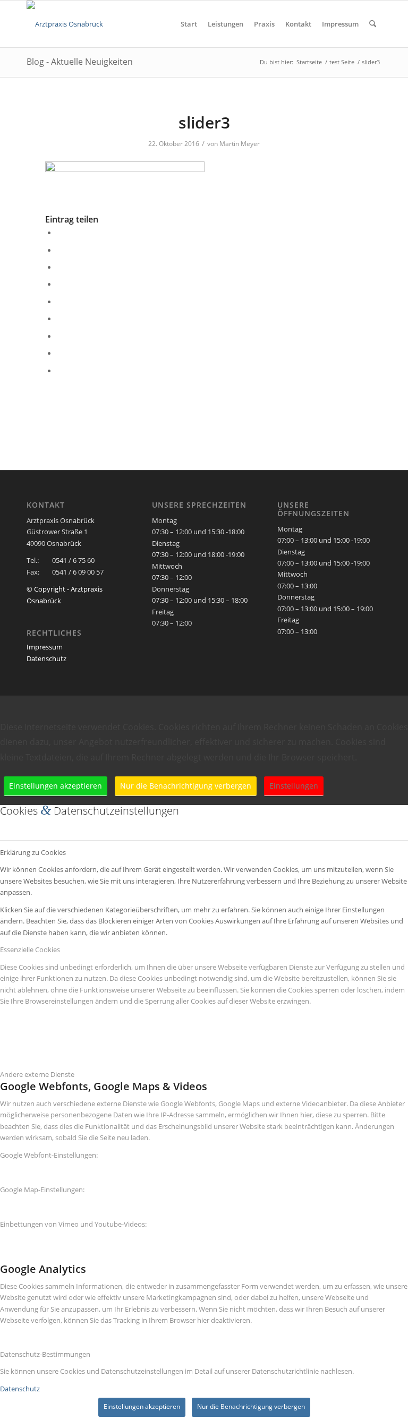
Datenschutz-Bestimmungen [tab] (45, 1354)
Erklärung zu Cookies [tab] (33, 852)
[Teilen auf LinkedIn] (60, 301)
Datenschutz (46, 658)
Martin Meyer (239, 143)
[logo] (65, 24)
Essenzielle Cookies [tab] (30, 949)
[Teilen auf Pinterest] (60, 283)
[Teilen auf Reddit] (60, 352)
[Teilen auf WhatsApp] (60, 266)
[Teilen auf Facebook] (60, 232)
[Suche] (372, 24)
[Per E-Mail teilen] (60, 370)
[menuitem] (188, 24)
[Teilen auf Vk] (60, 335)
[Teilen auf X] (60, 249)
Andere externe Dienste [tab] (37, 1074)
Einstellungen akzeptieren (55, 786)
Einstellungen (293, 786)
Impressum (45, 647)
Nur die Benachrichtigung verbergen (185, 786)
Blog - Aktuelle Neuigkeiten (80, 61)
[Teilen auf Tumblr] (60, 318)
